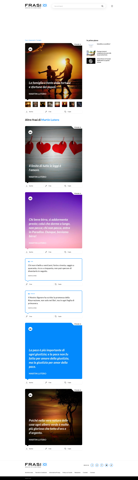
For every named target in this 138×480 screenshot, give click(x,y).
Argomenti (32, 40)
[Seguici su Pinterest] (101, 465)
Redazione (77, 472)
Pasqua (33, 293)
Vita (32, 261)
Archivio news (29, 472)
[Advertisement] (69, 20)
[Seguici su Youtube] (106, 465)
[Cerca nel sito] (102, 6)
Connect (92, 472)
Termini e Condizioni (41, 472)
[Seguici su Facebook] (92, 465)
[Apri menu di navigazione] (112, 6)
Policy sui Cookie (67, 472)
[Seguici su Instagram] (97, 465)
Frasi (26, 40)
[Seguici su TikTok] (111, 465)
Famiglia (38, 40)
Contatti (85, 472)
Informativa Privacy (54, 472)
